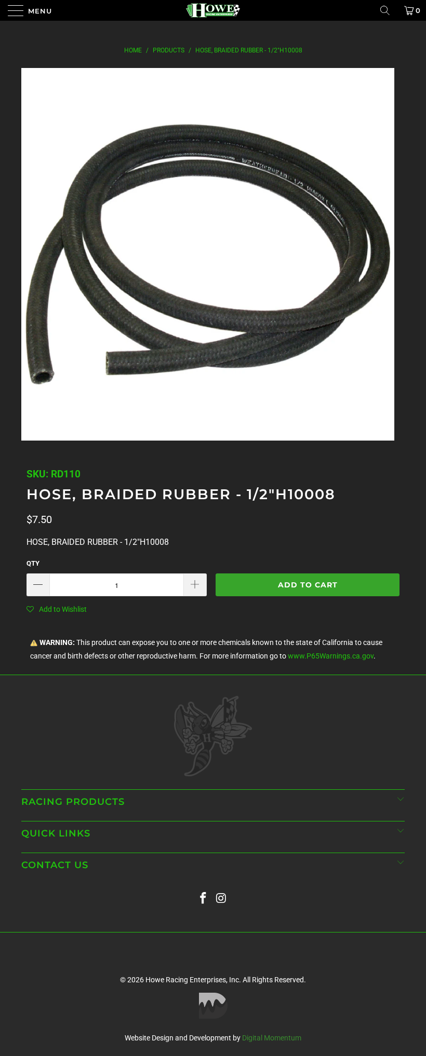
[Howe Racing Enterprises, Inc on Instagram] (222, 898)
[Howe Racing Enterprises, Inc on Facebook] (203, 898)
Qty (32, 563)
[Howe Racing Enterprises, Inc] (213, 10)
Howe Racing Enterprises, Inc (192, 980)
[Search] (388, 10)
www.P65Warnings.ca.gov (331, 656)
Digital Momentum (271, 1038)
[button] (56, 609)
